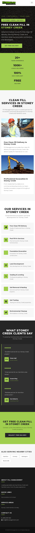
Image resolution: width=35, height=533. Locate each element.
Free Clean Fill (12, 16)
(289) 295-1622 (7, 518)
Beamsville (6, 460)
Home (3, 16)
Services (3, 497)
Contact (13, 497)
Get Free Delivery (12, 45)
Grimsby (15, 456)
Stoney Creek (25, 16)
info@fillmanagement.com (11, 520)
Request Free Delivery (17, 435)
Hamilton (5, 456)
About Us (8, 497)
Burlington (25, 456)
